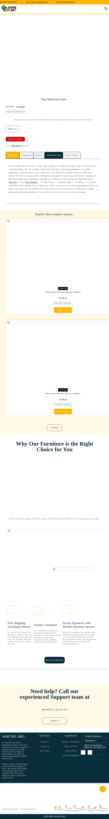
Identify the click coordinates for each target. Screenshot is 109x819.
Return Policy (70, 751)
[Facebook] (83, 752)
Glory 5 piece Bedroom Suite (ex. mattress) (62, 292)
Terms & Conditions (71, 755)
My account (44, 751)
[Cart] (32, 9)
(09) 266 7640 (61, 710)
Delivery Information (70, 742)
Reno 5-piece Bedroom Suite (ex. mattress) (63, 393)
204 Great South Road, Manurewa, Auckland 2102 (95, 746)
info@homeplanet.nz (93, 736)
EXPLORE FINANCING (54, 816)
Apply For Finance (15, 139)
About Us (44, 742)
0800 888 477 (16, 146)
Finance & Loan (70, 746)
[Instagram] (90, 752)
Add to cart (12, 129)
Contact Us (44, 746)
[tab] (12, 155)
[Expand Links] (102, 789)
